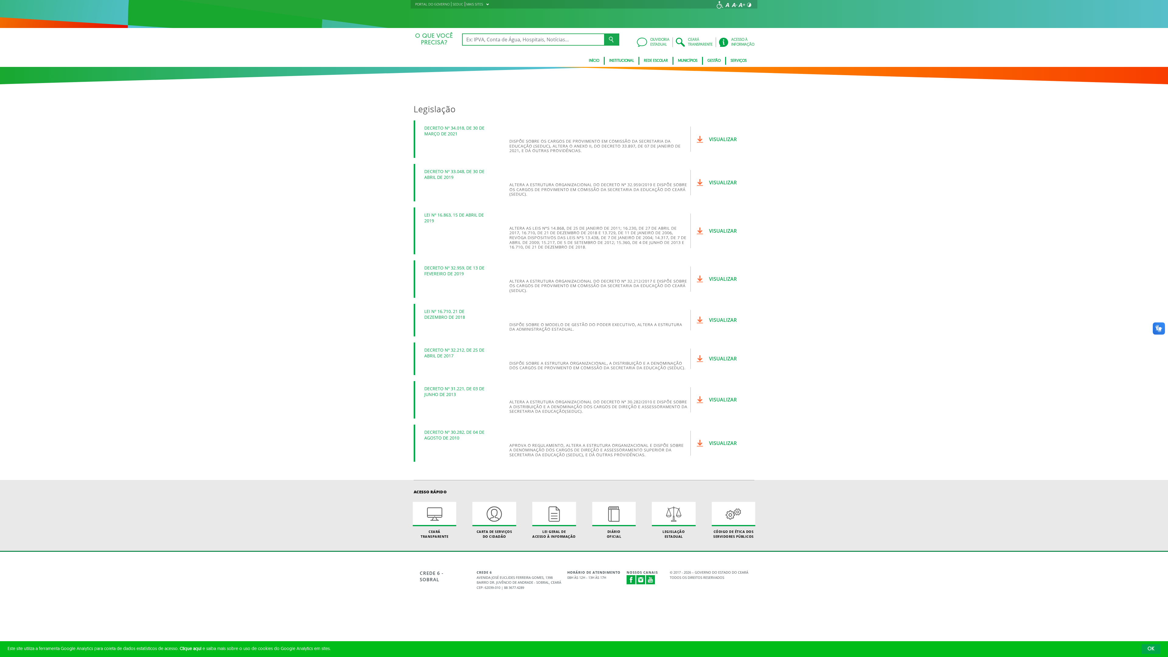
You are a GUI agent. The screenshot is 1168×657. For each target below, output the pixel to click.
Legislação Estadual (673, 533)
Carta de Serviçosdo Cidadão (494, 533)
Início (594, 61)
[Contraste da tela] (749, 5)
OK (1151, 649)
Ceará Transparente (434, 533)
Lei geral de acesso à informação (554, 533)
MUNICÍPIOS (687, 61)
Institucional (621, 61)
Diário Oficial (614, 533)
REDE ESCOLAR (656, 61)
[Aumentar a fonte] (742, 5)
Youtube (650, 579)
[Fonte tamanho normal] (727, 5)
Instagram (640, 579)
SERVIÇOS (739, 61)
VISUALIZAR (723, 139)
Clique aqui (190, 649)
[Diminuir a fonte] (734, 5)
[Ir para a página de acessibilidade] (720, 5)
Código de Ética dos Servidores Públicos (733, 533)
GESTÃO (714, 61)
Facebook (631, 579)
